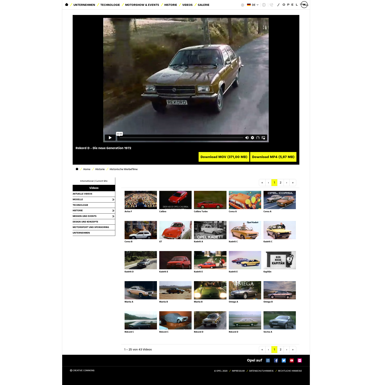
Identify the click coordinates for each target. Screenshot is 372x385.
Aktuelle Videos (82, 193)
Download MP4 (273, 157)
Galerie (203, 5)
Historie (170, 5)
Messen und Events (84, 216)
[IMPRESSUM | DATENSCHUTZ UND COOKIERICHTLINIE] (263, 5)
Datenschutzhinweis (261, 370)
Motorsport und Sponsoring (91, 227)
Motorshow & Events (142, 5)
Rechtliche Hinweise (290, 370)
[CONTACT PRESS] (271, 5)
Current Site (101, 181)
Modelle (78, 199)
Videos (187, 5)
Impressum (238, 370)
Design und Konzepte (85, 221)
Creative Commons (83, 370)
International (87, 181)
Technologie (110, 5)
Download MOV (224, 157)
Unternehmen (84, 5)
